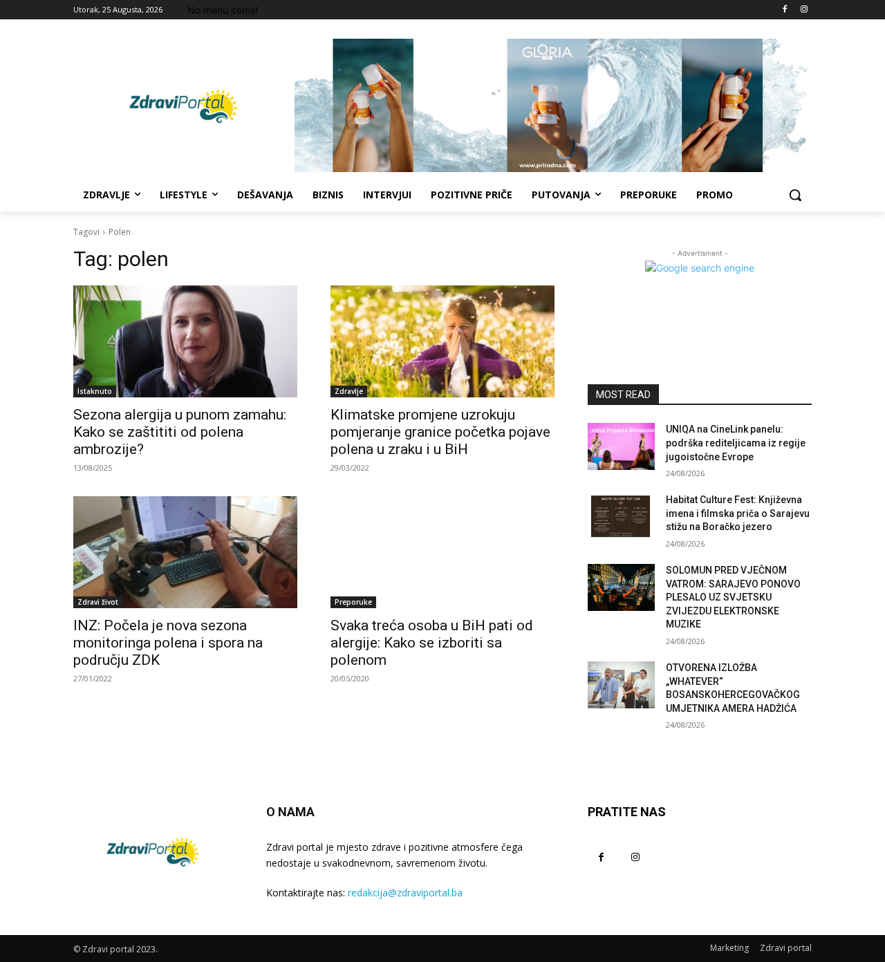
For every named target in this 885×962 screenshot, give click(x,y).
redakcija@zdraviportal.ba (405, 892)
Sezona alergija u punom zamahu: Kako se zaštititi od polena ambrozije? (179, 432)
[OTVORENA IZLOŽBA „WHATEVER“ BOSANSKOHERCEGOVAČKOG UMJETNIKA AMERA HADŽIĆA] (621, 684)
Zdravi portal (786, 948)
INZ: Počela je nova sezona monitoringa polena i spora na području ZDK (168, 642)
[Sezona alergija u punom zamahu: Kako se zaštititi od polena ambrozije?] (185, 341)
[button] (795, 194)
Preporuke (353, 602)
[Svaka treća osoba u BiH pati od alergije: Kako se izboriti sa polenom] (442, 552)
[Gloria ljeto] (553, 105)
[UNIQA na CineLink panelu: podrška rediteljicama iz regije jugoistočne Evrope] (621, 446)
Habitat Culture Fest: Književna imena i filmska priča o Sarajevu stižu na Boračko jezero (738, 513)
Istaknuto (94, 391)
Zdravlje (349, 391)
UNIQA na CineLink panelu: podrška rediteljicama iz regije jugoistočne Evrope (735, 443)
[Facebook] (784, 10)
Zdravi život (97, 602)
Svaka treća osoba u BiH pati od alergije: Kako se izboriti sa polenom (431, 642)
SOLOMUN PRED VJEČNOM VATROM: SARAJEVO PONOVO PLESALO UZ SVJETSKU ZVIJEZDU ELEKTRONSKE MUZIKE (733, 597)
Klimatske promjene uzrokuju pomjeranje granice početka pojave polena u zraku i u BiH (440, 432)
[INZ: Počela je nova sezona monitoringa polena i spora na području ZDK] (185, 552)
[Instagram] (804, 10)
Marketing (729, 948)
